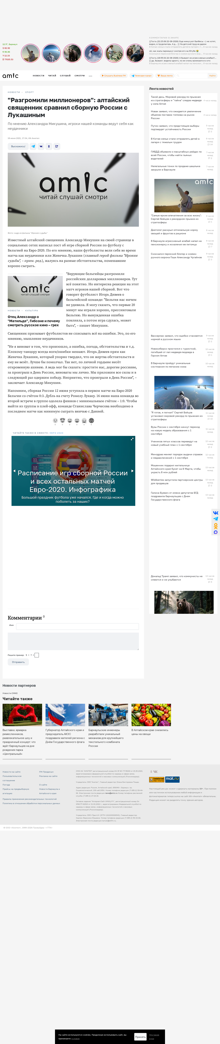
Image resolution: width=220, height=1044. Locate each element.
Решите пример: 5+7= (21, 655)
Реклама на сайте (48, 776)
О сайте (43, 784)
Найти (212, 75)
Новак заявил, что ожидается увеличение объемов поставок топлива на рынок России (176, 115)
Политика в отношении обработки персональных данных (31, 803)
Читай (52, 75)
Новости (38, 75)
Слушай (65, 75)
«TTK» (49, 827)
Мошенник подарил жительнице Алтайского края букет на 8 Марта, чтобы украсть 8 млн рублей (176, 469)
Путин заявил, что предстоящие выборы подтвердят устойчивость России (175, 127)
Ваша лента (166, 75)
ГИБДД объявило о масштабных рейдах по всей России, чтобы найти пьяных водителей (176, 155)
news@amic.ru (111, 793)
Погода (6, 784)
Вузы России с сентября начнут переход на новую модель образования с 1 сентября (175, 430)
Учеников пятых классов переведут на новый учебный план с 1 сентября (174, 443)
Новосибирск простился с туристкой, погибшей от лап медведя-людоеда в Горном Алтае (173, 352)
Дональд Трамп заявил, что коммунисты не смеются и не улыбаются (176, 578)
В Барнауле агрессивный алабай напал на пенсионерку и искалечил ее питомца (176, 242)
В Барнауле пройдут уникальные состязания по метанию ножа (170, 365)
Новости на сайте (11, 771)
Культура (31, 310)
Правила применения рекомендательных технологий (30, 799)
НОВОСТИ (14, 92)
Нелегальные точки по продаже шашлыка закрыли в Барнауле (175, 168)
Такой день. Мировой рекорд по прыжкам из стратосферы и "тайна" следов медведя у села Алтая (176, 100)
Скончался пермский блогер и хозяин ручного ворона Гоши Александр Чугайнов (176, 255)
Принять (140, 1036)
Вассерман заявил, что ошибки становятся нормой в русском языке (176, 337)
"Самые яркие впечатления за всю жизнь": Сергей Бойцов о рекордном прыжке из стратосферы (176, 219)
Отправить (18, 661)
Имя (11, 625)
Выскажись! (18, 146)
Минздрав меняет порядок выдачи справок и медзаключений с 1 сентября (177, 456)
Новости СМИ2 (10, 693)
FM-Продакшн (46, 771)
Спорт (29, 92)
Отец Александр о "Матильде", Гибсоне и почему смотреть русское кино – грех (34, 321)
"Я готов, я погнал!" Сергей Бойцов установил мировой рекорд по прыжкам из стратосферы (176, 416)
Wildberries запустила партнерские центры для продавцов (177, 481)
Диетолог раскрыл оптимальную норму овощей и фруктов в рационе (174, 231)
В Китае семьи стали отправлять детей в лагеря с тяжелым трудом (175, 140)
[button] (132, 439)
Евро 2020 (56, 433)
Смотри (80, 75)
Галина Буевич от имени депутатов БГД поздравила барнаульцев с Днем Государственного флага (174, 496)
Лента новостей (161, 88)
